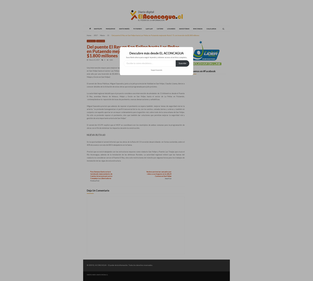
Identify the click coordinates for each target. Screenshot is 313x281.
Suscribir (182, 63)
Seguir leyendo (156, 70)
